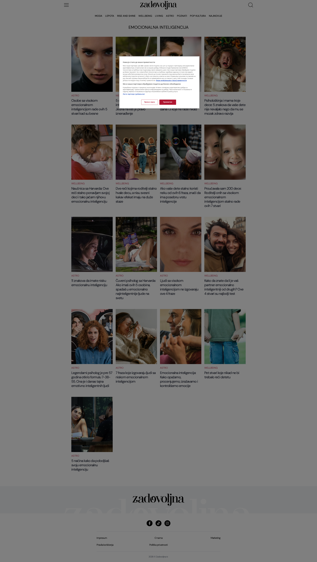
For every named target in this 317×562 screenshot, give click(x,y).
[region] (159, 82)
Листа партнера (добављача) (134, 94)
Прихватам (167, 102)
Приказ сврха (149, 102)
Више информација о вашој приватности (171, 81)
